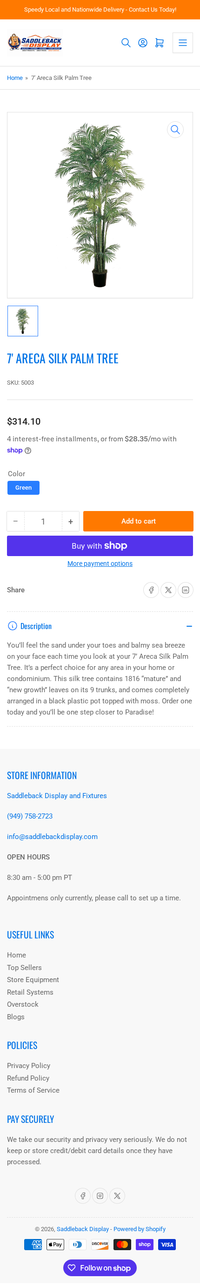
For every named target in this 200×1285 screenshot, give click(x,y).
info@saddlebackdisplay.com (52, 837)
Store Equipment (33, 980)
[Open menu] (183, 43)
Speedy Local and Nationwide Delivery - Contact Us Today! (100, 9)
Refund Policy (28, 1078)
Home (15, 77)
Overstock (23, 1004)
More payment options (100, 563)
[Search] (126, 43)
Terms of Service (33, 1090)
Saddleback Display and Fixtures (57, 796)
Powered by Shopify (139, 1229)
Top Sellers (24, 968)
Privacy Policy (28, 1066)
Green (23, 487)
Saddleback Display (83, 1229)
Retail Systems (30, 992)
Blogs (16, 1017)
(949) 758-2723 (30, 816)
